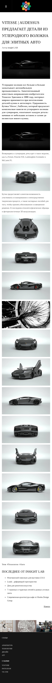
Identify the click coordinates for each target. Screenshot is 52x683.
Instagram (6, 669)
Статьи (5, 638)
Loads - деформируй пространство (22, 582)
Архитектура (7, 645)
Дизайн (5, 652)
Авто (22, 564)
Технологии (13, 564)
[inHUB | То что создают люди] (26, 6)
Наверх (47, 606)
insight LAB (13, 48)
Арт (3, 655)
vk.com (5, 672)
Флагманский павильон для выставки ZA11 (26, 578)
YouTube (5, 665)
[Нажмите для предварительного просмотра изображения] (26, 65)
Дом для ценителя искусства (19, 586)
